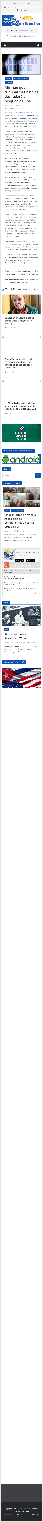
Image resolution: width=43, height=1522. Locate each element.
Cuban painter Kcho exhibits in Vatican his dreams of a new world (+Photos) (20, 281)
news (6, 629)
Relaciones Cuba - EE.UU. (21, 78)
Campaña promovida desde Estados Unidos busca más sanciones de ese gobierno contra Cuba (19, 363)
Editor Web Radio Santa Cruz (15, 109)
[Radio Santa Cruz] (5, 44)
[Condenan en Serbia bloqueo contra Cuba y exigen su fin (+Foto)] (21, 296)
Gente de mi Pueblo (17, 510)
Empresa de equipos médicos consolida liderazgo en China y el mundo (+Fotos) (21, 273)
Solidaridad (9, 82)
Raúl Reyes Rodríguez (25, 531)
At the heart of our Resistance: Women (16, 636)
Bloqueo (8, 78)
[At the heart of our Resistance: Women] (21, 616)
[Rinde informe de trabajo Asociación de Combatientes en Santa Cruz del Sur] (21, 497)
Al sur (7, 510)
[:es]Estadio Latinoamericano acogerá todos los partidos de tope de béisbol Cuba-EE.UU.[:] (20, 406)
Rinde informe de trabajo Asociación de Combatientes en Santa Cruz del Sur (20, 520)
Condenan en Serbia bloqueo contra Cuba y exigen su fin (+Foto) (19, 320)
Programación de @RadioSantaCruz (21, 36)
